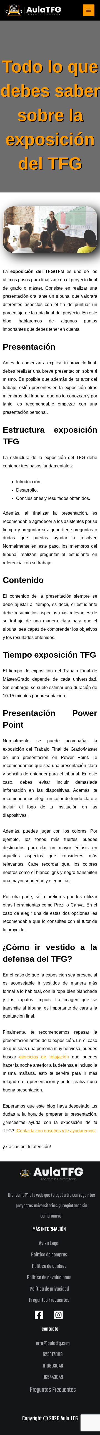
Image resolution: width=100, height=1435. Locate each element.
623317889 (53, 1354)
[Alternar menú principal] (88, 10)
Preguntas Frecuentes (49, 1300)
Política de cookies (49, 1266)
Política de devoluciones (49, 1277)
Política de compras (49, 1255)
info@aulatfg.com (53, 1343)
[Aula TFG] (33, 10)
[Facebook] (39, 1315)
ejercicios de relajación (44, 1057)
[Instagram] (58, 1315)
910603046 (53, 1366)
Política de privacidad (49, 1289)
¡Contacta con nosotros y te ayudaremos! (55, 1130)
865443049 (52, 1377)
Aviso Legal (49, 1243)
